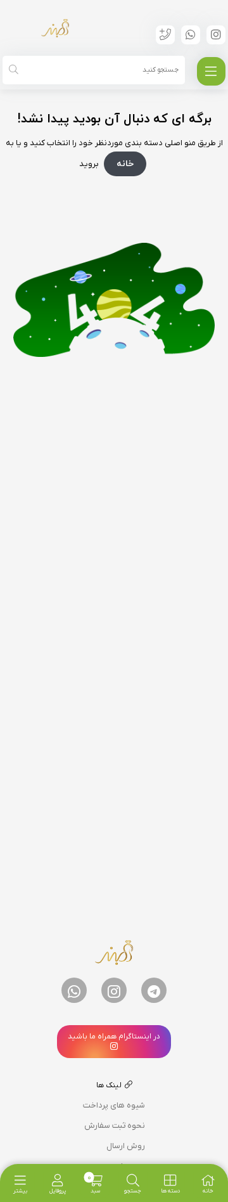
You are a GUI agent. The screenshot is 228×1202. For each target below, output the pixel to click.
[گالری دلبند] (55, 28)
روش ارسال (125, 1146)
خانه (125, 164)
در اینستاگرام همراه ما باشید (114, 1036)
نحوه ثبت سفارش (114, 1125)
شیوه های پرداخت (114, 1105)
